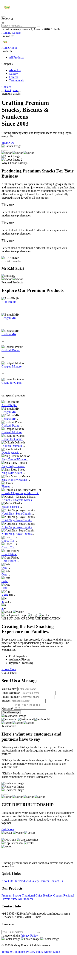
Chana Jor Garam (11, 382)
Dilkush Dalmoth (12, 445)
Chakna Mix (8, 334)
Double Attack (10, 452)
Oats (4, 567)
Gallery (13, 73)
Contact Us (56, 881)
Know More (8, 669)
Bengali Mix (8, 318)
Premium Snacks (11, 895)
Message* (7, 708)
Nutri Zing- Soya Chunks (16, 513)
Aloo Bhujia (8, 301)
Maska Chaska (10, 506)
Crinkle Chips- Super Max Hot (20, 493)
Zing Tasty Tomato (13, 466)
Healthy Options (53, 895)
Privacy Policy (29, 935)
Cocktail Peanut (10, 350)
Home (5, 47)
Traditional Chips (32, 895)
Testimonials (16, 80)
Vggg (5, 594)
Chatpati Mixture (11, 366)
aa (3, 601)
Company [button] (7, 63)
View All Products (22, 898)
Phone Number (10, 696)
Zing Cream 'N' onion (14, 459)
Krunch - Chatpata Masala (17, 500)
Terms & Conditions (13, 951)
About (13, 47)
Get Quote (11, 90)
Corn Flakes (9, 554)
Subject (5, 700)
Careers (13, 77)
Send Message (11, 712)
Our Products (22, 881)
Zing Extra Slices (12, 472)
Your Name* (9, 688)
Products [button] (6, 51)
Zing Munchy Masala (14, 479)
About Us (15, 70)
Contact (16, 32)
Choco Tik (8, 540)
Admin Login (52, 951)
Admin (5, 32)
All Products (16, 57)
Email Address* (10, 692)
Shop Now (7, 142)
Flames (6, 486)
